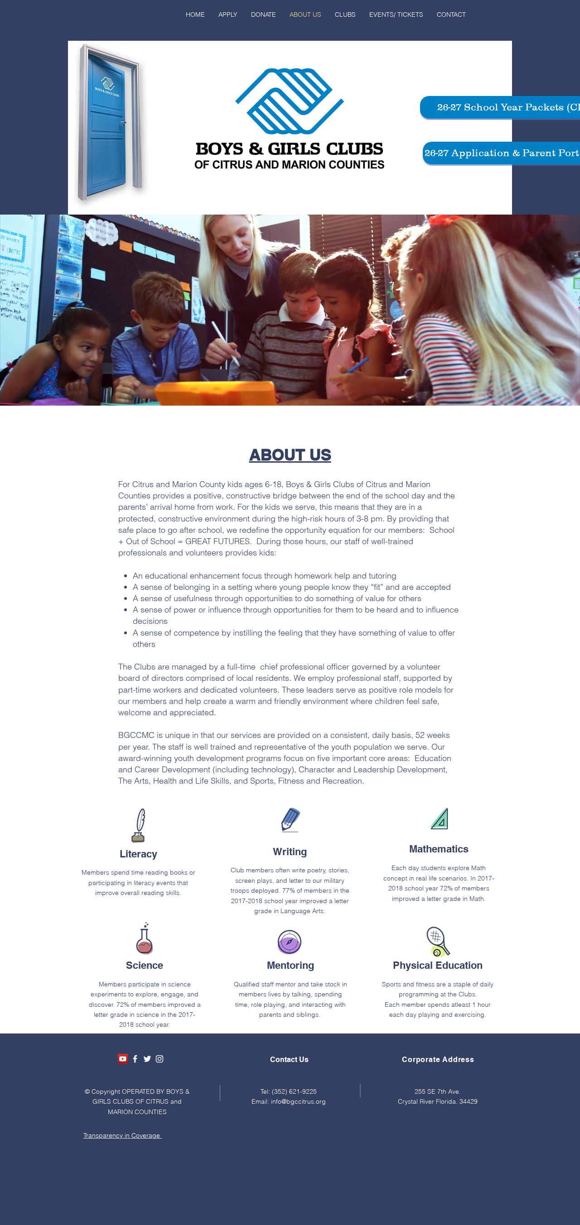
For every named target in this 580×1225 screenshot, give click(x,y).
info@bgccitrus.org (298, 1101)
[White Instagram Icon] (159, 1059)
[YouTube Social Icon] (123, 1059)
